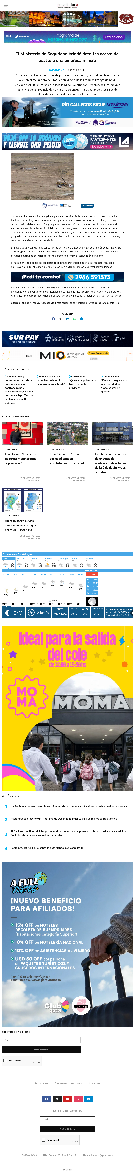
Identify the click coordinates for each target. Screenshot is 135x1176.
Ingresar (95, 1083)
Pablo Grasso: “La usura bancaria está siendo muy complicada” (51, 380)
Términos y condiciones (69, 1083)
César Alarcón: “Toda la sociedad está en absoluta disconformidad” (67, 458)
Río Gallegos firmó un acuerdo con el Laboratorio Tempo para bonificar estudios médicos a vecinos (69, 806)
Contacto (42, 1083)
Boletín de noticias (16, 1031)
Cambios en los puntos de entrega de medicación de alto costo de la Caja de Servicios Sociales (112, 463)
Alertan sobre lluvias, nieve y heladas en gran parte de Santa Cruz (21, 525)
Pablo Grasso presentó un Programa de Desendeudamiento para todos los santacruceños (64, 818)
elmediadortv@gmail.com (99, 1155)
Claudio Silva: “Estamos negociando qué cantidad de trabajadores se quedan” (114, 384)
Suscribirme (41, 1049)
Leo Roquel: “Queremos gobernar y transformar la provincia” (21, 458)
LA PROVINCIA (56, 69)
